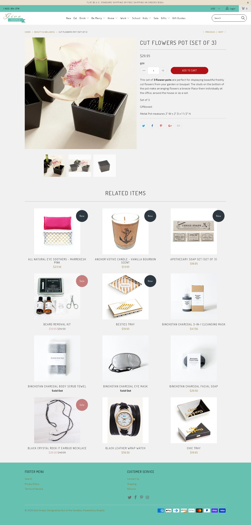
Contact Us (133, 478)
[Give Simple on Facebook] (135, 497)
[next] (130, 93)
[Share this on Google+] (169, 125)
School (136, 18)
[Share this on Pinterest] (161, 125)
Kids (146, 18)
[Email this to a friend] (178, 125)
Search (28, 478)
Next (221, 32)
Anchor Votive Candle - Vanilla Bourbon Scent (125, 231)
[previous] (31, 93)
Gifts (164, 18)
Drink (83, 18)
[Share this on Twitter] (143, 125)
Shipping (131, 483)
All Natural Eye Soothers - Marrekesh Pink (57, 231)
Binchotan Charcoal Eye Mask (125, 358)
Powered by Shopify (93, 510)
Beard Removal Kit (57, 296)
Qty (142, 63)
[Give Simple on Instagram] (147, 497)
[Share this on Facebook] (152, 125)
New (68, 18)
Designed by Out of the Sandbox (64, 510)
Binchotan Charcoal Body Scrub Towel (57, 358)
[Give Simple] (21, 18)
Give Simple (39, 510)
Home (111, 18)
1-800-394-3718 (11, 8)
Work (123, 18)
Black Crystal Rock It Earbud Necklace (57, 420)
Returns (131, 488)
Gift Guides (179, 18)
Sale (156, 18)
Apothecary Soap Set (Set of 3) (193, 231)
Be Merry (97, 18)
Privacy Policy (32, 483)
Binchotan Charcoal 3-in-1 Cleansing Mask (193, 296)
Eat (75, 18)
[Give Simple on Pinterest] (141, 497)
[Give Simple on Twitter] (129, 497)
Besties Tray (125, 296)
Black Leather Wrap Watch (125, 420)
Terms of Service (34, 488)
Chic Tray (193, 420)
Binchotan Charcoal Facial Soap (193, 358)
